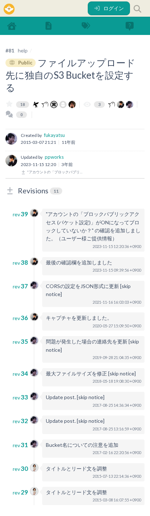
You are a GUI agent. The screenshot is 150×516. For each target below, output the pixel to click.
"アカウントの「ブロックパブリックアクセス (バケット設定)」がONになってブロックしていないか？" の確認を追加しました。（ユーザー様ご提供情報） (56, 172)
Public (24, 63)
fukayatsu (54, 135)
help (23, 50)
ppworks (54, 157)
